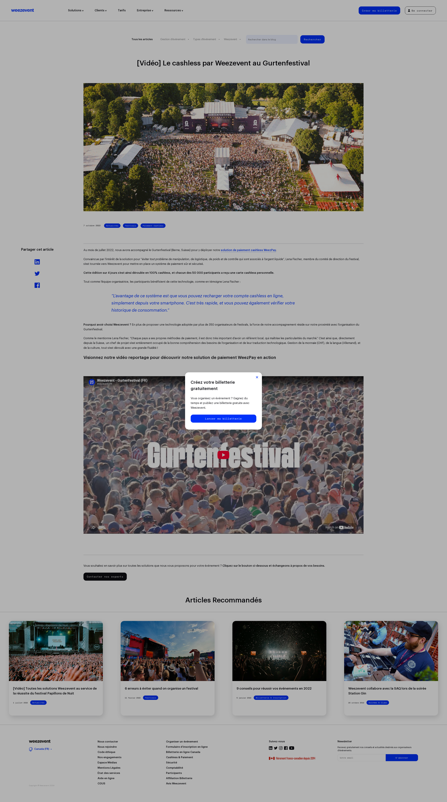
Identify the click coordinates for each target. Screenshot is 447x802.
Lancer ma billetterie (223, 418)
